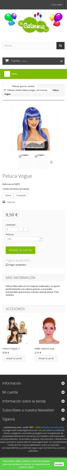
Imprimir (11, 202)
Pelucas (10, 234)
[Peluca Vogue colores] (25, 161)
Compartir (21, 195)
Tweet (8, 195)
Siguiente (51, 162)
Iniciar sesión (56, 4)
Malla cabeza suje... (45, 348)
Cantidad (10, 224)
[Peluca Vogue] (16, 330)
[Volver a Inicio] (6, 86)
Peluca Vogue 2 (11, 348)
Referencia (8, 184)
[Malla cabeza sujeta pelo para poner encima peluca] (49, 330)
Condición (7, 188)
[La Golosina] (33, 23)
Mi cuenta (10, 392)
